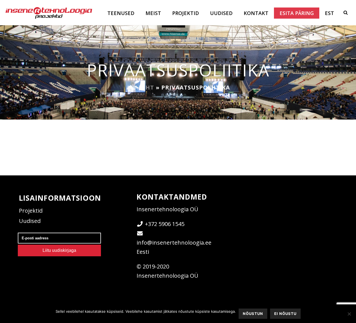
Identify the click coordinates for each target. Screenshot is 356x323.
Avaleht (140, 87)
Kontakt (256, 13)
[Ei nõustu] (349, 314)
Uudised (221, 13)
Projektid (185, 13)
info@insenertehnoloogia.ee (174, 242)
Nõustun (253, 313)
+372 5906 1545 (164, 224)
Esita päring (297, 13)
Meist (153, 13)
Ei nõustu (285, 313)
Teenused (120, 13)
